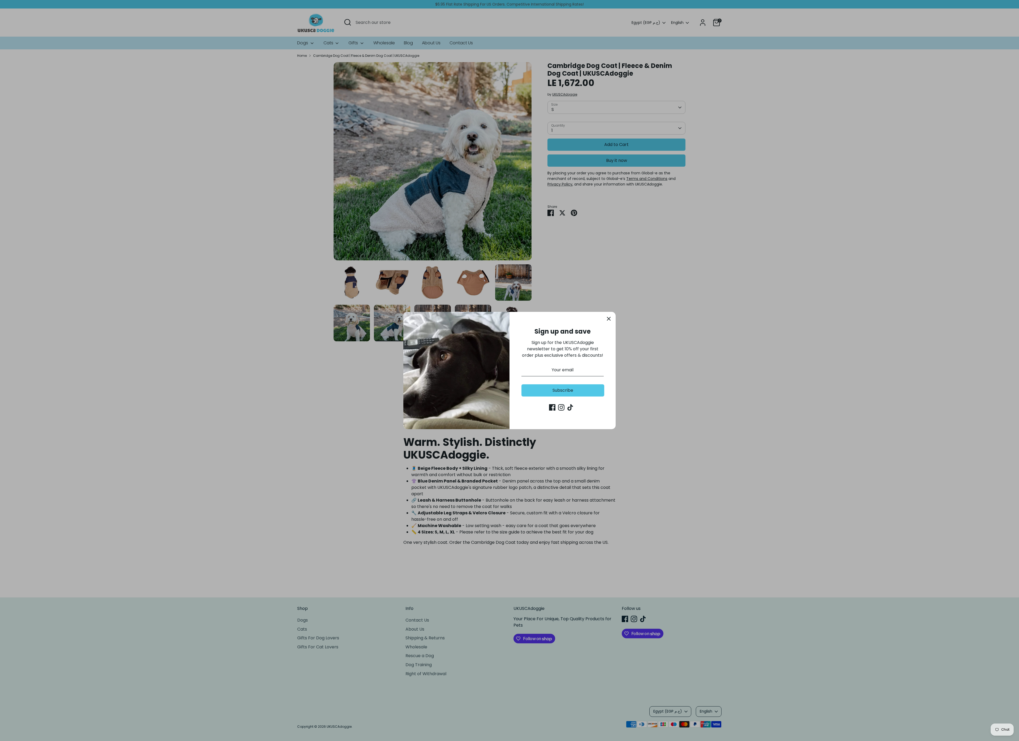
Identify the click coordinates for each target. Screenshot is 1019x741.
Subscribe (562, 390)
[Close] (609, 319)
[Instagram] (561, 407)
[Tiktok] (570, 407)
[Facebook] (552, 407)
